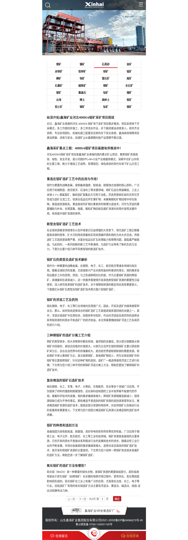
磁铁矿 (82, 85)
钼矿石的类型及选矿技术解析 (67, 259)
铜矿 (105, 85)
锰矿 (129, 71)
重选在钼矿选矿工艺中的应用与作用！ (73, 179)
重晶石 (82, 92)
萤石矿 (106, 78)
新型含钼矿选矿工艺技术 (64, 224)
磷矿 (58, 78)
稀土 (82, 99)
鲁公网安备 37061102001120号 (94, 524)
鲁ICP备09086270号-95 (129, 520)
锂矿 (58, 64)
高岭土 (106, 99)
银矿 (58, 92)
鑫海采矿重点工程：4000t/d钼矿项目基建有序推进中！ (85, 148)
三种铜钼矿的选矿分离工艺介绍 (69, 335)
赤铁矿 (59, 71)
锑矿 (82, 106)
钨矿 (82, 78)
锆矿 (129, 99)
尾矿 (129, 78)
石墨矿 (59, 85)
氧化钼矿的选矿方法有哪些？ (67, 465)
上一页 (71, 499)
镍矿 (82, 64)
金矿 (129, 64)
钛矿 (105, 106)
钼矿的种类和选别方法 (62, 425)
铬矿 (129, 106)
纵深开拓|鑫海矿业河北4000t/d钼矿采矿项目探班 (80, 117)
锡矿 (129, 92)
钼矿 (105, 71)
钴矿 (105, 92)
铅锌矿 (82, 71)
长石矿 (129, 85)
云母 (58, 99)
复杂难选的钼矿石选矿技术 (65, 380)
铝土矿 (59, 106)
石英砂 (106, 64)
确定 (117, 499)
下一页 (82, 499)
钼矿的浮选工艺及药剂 (62, 299)
